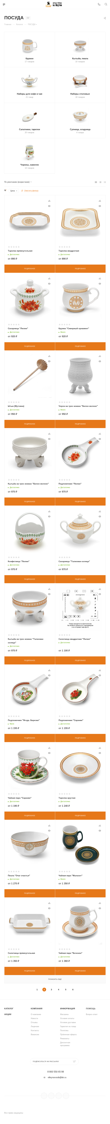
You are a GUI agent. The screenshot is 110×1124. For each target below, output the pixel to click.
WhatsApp (66, 1096)
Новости (34, 1018)
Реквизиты (64, 1038)
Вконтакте (44, 1096)
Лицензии (35, 1026)
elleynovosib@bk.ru (57, 1077)
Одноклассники (59, 1096)
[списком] (100, 182)
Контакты (35, 1030)
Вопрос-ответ (92, 1014)
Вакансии (35, 1034)
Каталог (8, 1009)
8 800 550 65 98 (55, 1072)
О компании (36, 1014)
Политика (64, 1030)
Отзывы (34, 1022)
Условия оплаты (67, 1018)
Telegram (51, 1096)
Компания (36, 1009)
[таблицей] (105, 182)
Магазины (64, 1014)
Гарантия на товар (68, 1026)
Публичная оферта (68, 1034)
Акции (7, 1014)
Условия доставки (68, 1022)
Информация (67, 1009)
